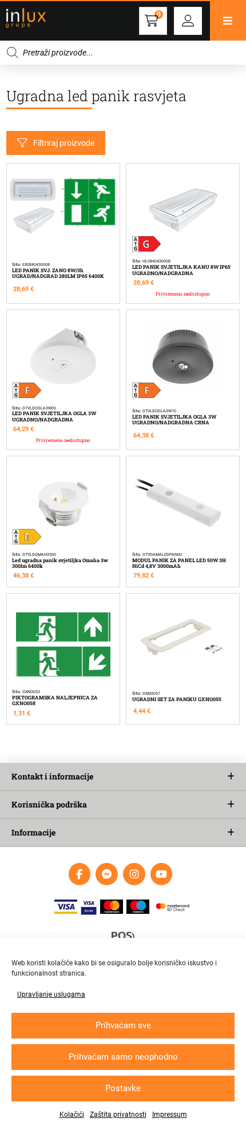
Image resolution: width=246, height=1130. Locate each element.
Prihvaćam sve (123, 1025)
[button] (188, 21)
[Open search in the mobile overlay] (123, 53)
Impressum (169, 1115)
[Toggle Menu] (228, 21)
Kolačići (71, 1115)
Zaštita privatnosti (118, 1115)
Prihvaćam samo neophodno (123, 1057)
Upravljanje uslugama (51, 994)
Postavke (123, 1088)
